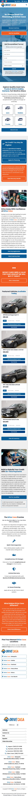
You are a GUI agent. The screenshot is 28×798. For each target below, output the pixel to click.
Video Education (7, 741)
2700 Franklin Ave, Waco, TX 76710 (14, 763)
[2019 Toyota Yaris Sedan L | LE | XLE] (14, 347)
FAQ (3, 735)
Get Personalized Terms (14, 324)
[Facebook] (17, 725)
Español (4, 738)
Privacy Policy (14, 71)
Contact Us (5, 733)
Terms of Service (17, 795)
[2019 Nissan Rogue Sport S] (14, 313)
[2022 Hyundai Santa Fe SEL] (14, 417)
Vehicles (4, 730)
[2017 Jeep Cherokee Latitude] (14, 382)
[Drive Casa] (8, 5)
